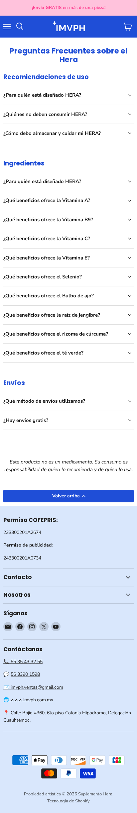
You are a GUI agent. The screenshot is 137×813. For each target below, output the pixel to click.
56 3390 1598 (25, 674)
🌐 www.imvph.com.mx (28, 700)
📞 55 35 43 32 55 (23, 662)
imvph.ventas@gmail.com (37, 687)
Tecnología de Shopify (68, 801)
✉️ (7, 687)
